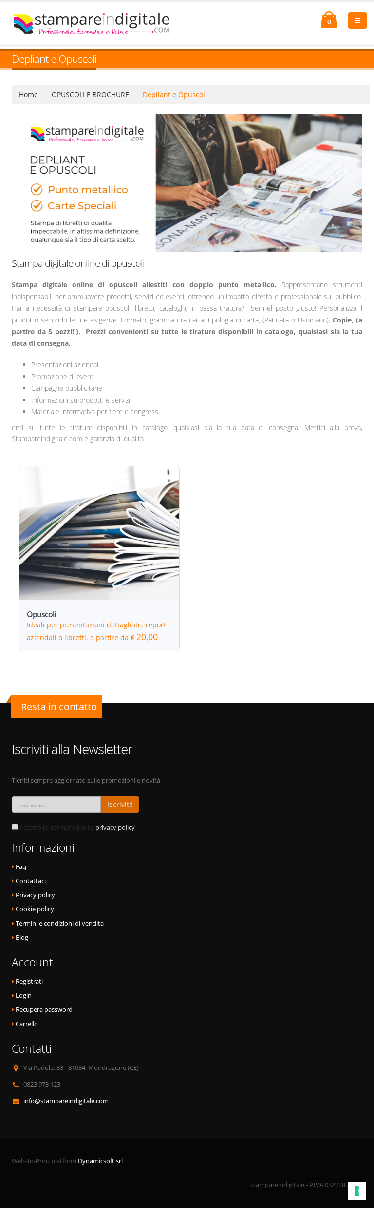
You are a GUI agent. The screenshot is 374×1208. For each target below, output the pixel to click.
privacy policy (115, 828)
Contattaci (31, 881)
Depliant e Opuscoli (175, 94)
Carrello (27, 1024)
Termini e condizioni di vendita (60, 923)
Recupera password (44, 1010)
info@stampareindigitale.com (66, 1101)
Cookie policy (35, 909)
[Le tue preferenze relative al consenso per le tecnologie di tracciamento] (357, 1191)
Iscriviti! (120, 804)
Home (28, 94)
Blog (22, 937)
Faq (21, 867)
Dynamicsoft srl (100, 1161)
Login (24, 995)
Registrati (29, 981)
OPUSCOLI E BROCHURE (90, 94)
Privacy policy (35, 895)
